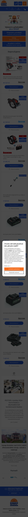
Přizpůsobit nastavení (14, 272)
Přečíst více (6, 266)
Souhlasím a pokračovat (14, 269)
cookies (10, 250)
